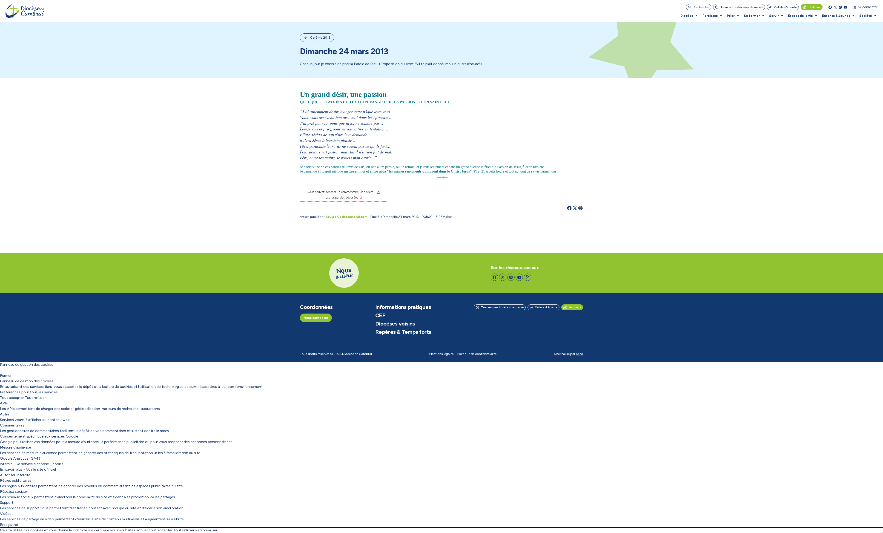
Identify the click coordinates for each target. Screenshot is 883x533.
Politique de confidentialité (476, 354)
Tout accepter (12, 397)
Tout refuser (35, 397)
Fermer (5, 375)
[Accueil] (25, 11)
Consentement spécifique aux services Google (39, 436)
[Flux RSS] (527, 277)
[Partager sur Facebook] (569, 208)
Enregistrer (9, 524)
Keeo (579, 354)
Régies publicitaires (16, 480)
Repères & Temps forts (403, 332)
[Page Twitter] (835, 7)
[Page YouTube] (845, 7)
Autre (4, 414)
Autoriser (7, 475)
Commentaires (12, 425)
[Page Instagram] (840, 7)
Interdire (23, 475)
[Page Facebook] (830, 7)
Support (6, 502)
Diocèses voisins (395, 323)
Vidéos (5, 513)
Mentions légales (441, 354)
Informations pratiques (403, 307)
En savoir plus (11, 469)
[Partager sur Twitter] (575, 208)
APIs (4, 403)
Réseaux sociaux (14, 491)
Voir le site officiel (41, 469)
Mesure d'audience (15, 447)
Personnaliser (206, 530)
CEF (380, 315)
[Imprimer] (580, 208)
